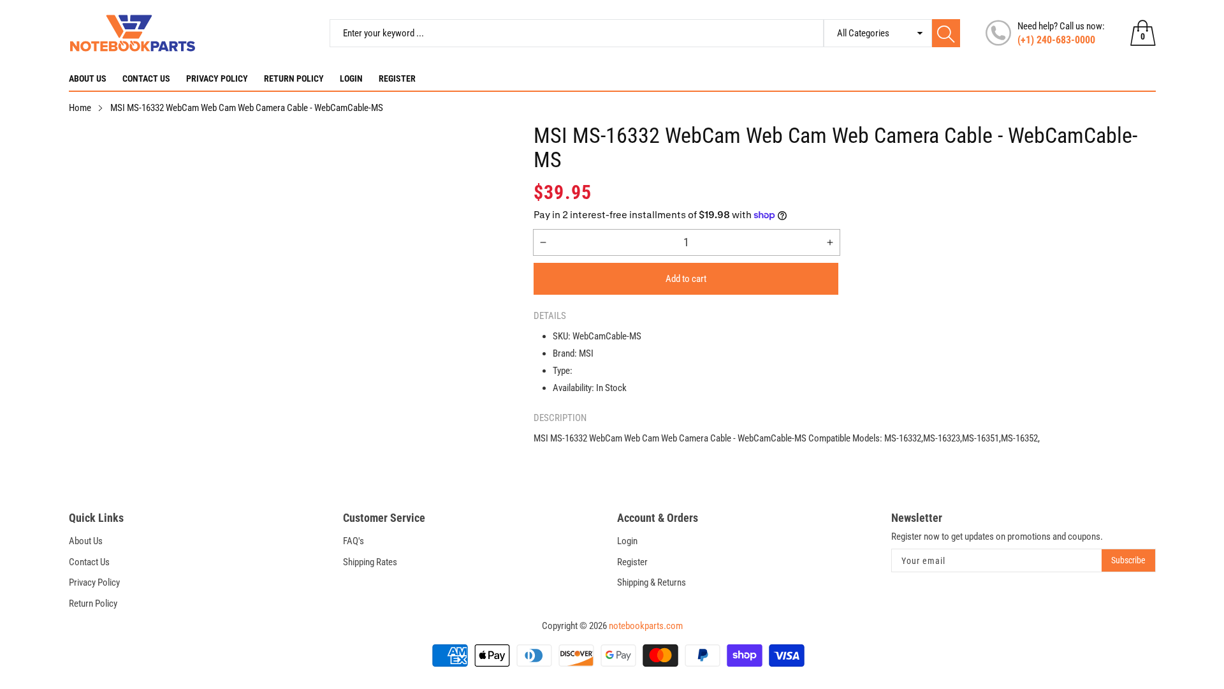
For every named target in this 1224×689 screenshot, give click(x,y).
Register (397, 78)
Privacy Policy (217, 78)
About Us (87, 78)
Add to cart (686, 279)
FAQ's (353, 541)
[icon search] (946, 33)
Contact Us (146, 78)
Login (351, 78)
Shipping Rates (370, 562)
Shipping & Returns (651, 582)
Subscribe (1128, 560)
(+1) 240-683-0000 (1056, 40)
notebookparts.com (646, 626)
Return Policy (294, 78)
